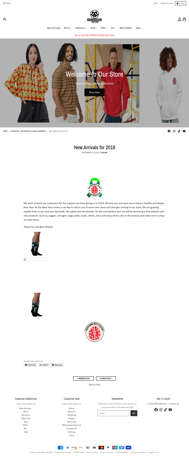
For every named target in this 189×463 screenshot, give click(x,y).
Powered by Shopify (63, 452)
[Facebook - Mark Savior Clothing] (169, 131)
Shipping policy (122, 452)
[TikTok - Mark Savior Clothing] (179, 131)
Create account (166, 3)
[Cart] (184, 19)
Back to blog (94, 384)
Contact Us (174, 403)
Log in (155, 3)
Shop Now (94, 92)
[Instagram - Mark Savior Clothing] (174, 131)
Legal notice (153, 452)
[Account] (179, 19)
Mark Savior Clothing (44, 452)
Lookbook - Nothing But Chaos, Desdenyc (28, 131)
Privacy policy (92, 452)
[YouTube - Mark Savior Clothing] (184, 131)
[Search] (4, 19)
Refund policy (78, 452)
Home (5, 131)
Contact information (138, 452)
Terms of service (106, 452)
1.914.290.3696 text (157, 403)
